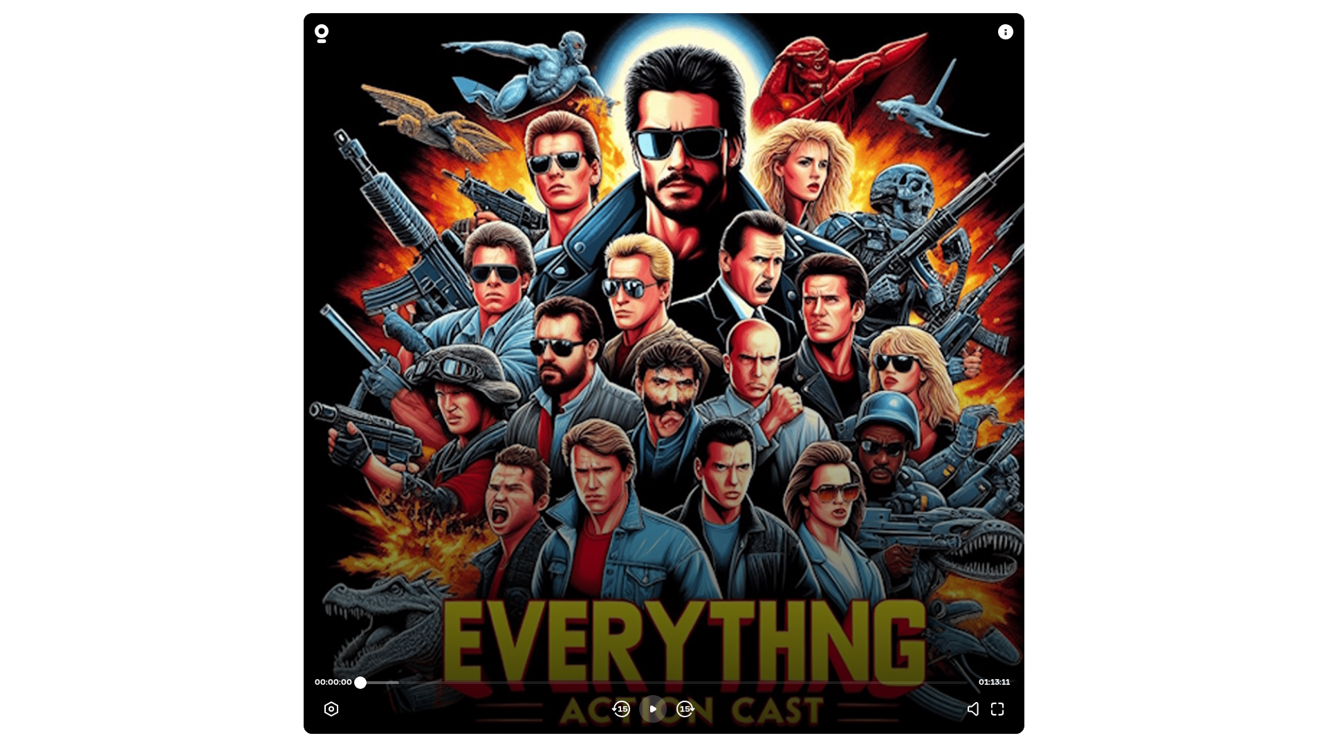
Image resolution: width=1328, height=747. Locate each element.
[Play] (653, 709)
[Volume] (977, 709)
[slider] (360, 682)
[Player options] (331, 709)
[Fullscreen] (997, 709)
